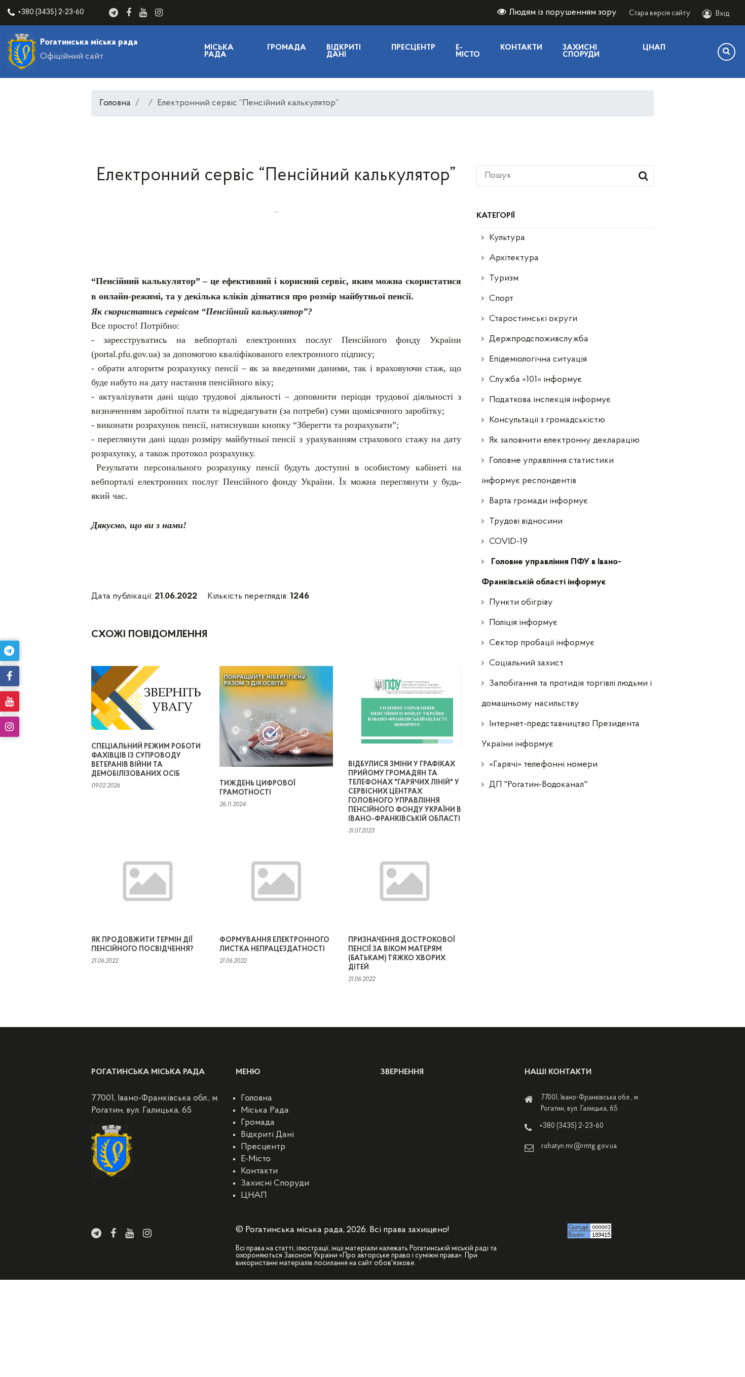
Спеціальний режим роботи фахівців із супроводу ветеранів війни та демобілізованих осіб (146, 760)
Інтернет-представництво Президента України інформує (560, 734)
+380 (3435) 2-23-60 (51, 12)
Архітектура (514, 258)
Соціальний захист (526, 663)
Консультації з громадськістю (547, 420)
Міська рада (219, 51)
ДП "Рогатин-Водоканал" (538, 785)
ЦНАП (654, 48)
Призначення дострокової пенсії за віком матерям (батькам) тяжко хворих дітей (401, 953)
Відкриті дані (343, 51)
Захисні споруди (581, 51)
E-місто (468, 51)
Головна (115, 103)
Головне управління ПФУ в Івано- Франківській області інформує (551, 572)
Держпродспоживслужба (538, 339)
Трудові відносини (526, 521)
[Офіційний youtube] (143, 13)
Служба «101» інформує (535, 379)
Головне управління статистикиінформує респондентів (547, 471)
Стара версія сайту (659, 13)
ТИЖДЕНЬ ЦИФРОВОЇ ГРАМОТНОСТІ (257, 788)
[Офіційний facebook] (128, 13)
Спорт (501, 298)
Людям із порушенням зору (563, 12)
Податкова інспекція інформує (550, 400)
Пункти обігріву (521, 602)
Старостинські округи (533, 319)
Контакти (521, 48)
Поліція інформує (523, 622)
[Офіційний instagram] (159, 13)
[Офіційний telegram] (113, 13)
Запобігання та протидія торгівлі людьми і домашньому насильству (566, 694)
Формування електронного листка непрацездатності (274, 944)
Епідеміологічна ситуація (538, 359)
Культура (507, 238)
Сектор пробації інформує (541, 643)
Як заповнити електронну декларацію (564, 440)
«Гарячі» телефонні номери (543, 764)
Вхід (723, 14)
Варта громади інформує (538, 501)
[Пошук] (726, 52)
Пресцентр (413, 48)
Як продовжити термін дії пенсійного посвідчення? (142, 944)
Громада (286, 48)
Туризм (503, 278)
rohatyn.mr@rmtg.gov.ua (579, 1146)
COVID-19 (508, 541)
